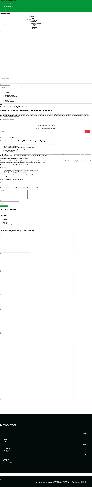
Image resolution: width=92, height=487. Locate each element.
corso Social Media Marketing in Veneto (26, 144)
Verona (1, 182)
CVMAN (34, 25)
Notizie (4, 221)
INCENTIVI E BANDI (32, 19)
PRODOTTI (33, 21)
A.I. (33, 18)
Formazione (7, 94)
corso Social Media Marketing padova (40, 154)
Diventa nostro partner (10, 97)
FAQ (73, 481)
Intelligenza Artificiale (10, 95)
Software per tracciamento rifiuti (34, 23)
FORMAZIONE (33, 16)
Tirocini (6, 100)
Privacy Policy (76, 482)
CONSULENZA (33, 15)
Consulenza (7, 92)
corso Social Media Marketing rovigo (58, 154)
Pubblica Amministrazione (11, 96)
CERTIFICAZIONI (32, 20)
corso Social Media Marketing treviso (75, 154)
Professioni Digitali (7, 224)
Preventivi (5, 223)
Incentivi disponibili (9, 101)
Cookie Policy (83, 482)
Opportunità (5, 222)
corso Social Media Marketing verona (20, 155)
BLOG (84, 481)
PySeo (34, 24)
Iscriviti (87, 131)
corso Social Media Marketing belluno (22, 154)
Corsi (1, 104)
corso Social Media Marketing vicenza (38, 155)
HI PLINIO (34, 28)
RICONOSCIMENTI (67, 481)
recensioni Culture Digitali (14, 162)
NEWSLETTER (78, 481)
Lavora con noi (8, 99)
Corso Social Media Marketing (12, 137)
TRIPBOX (34, 27)
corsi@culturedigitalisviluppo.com (15, 179)
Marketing (5, 219)
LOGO (84, 466)
